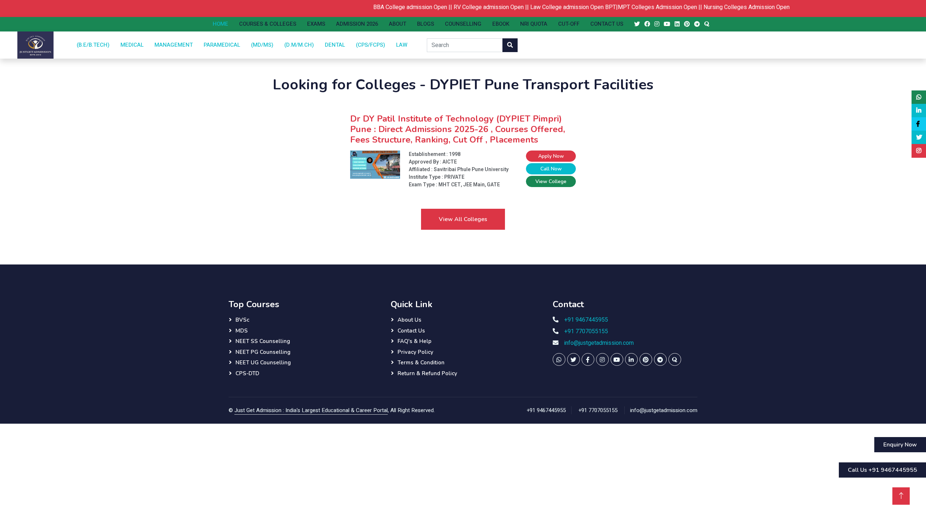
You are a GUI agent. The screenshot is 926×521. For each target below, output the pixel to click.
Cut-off (568, 24)
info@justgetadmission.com (599, 343)
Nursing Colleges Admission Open (735, 7)
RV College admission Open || (480, 7)
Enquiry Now (900, 445)
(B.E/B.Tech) (93, 45)
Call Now (551, 168)
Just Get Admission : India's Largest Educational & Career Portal (311, 410)
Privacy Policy (415, 352)
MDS (241, 330)
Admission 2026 (357, 24)
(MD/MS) (262, 45)
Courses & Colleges (267, 24)
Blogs (425, 24)
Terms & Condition (421, 362)
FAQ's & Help (415, 341)
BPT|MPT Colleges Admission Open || (643, 7)
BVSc (242, 319)
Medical (132, 45)
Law (401, 45)
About (397, 24)
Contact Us (606, 24)
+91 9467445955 (586, 319)
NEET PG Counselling (262, 352)
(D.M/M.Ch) (299, 45)
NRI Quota (533, 24)
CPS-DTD (247, 373)
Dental (335, 45)
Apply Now (551, 156)
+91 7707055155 (586, 331)
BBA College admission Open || (402, 7)
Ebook (500, 24)
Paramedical (222, 45)
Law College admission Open (555, 7)
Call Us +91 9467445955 (882, 470)
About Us (409, 319)
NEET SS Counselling (262, 341)
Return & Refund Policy (427, 373)
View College (550, 181)
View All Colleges (463, 219)
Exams (316, 24)
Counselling (463, 24)
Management (173, 45)
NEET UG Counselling (263, 362)
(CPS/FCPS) (370, 45)
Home (220, 24)
